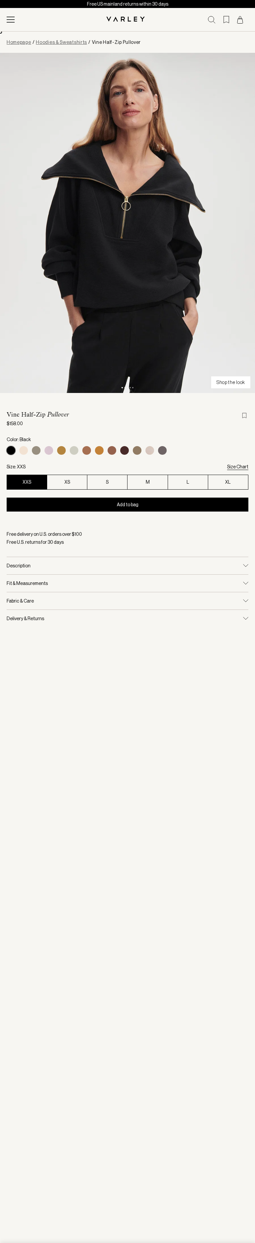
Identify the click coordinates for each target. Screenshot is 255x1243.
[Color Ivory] (23, 450)
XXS (27, 482)
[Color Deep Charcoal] (162, 450)
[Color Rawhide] (112, 450)
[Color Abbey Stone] (74, 450)
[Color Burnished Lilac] (48, 450)
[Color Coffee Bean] (124, 450)
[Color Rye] (86, 450)
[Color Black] (11, 450)
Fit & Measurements (27, 583)
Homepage (19, 42)
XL (228, 482)
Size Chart (237, 466)
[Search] (211, 20)
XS (67, 482)
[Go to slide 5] (132, 387)
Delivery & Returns (25, 618)
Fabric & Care (20, 601)
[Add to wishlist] (245, 416)
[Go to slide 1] (122, 387)
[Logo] (127, 20)
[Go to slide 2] (125, 387)
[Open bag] (240, 20)
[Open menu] (11, 19)
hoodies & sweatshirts (61, 42)
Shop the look (230, 382)
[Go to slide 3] (127, 387)
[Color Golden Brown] (99, 450)
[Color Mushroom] (149, 450)
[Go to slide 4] (130, 387)
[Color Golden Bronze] (61, 450)
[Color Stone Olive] (137, 450)
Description (19, 565)
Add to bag (127, 504)
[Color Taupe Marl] (36, 450)
